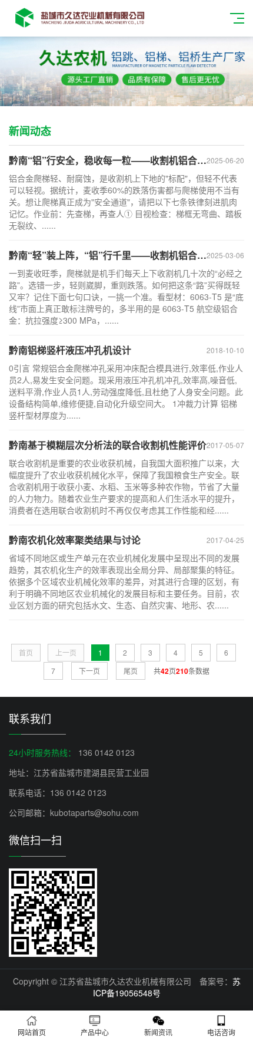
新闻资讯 (158, 1032)
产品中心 (95, 1032)
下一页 (89, 671)
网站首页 (32, 1032)
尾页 (131, 671)
